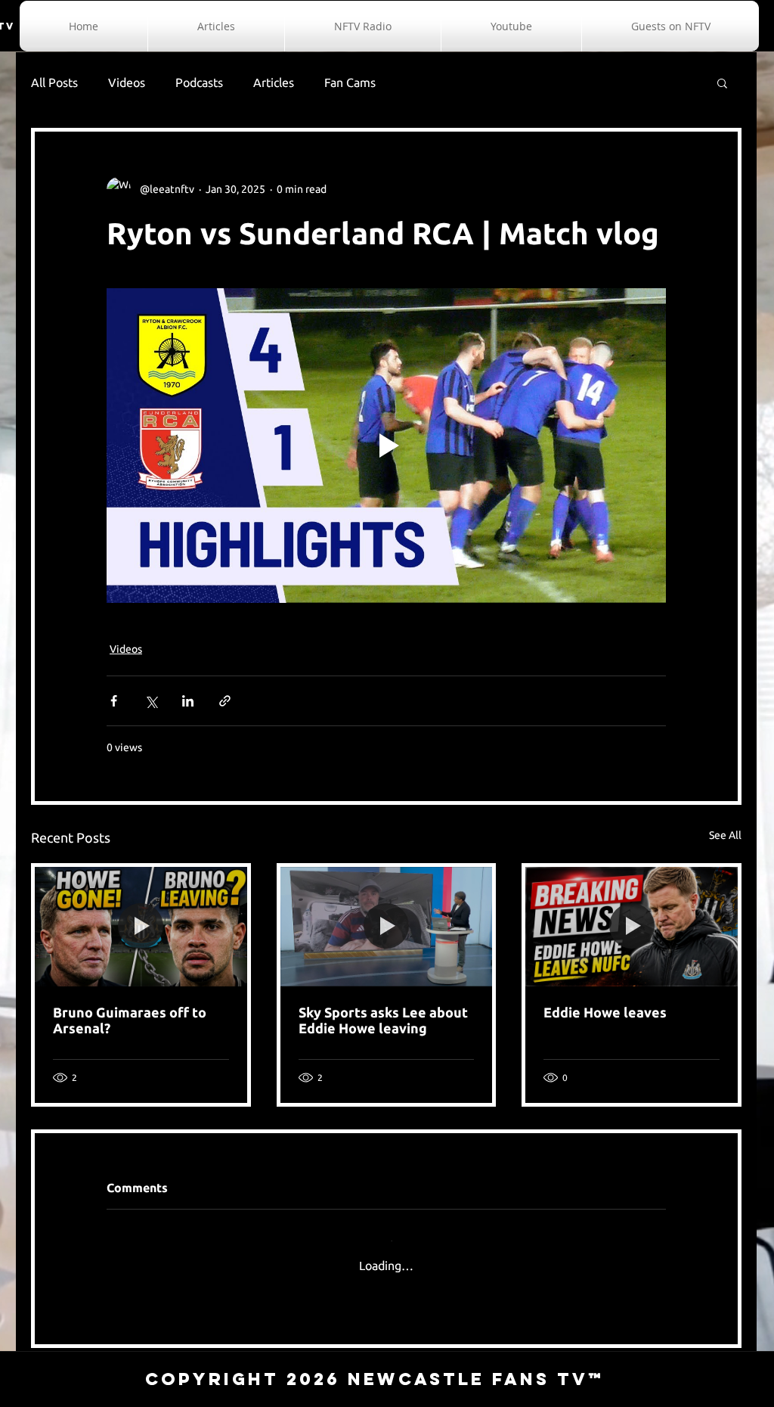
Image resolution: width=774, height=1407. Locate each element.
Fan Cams (350, 82)
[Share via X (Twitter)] (151, 701)
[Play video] (386, 445)
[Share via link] (225, 701)
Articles (273, 82)
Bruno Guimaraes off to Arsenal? (129, 1020)
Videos (126, 82)
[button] (722, 82)
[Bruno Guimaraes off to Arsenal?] (141, 926)
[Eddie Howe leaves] (631, 926)
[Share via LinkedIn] (188, 701)
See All (725, 835)
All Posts (54, 82)
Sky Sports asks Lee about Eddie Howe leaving (383, 1020)
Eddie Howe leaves (605, 1012)
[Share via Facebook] (114, 701)
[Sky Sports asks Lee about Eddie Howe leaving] (386, 926)
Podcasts (199, 82)
